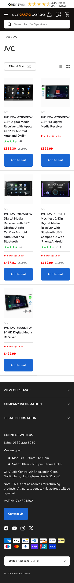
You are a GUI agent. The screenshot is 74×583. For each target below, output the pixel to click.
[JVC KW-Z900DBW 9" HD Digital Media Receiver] (18, 303)
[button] (58, 14)
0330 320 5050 (24, 443)
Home (7, 37)
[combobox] (37, 24)
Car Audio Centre (21, 573)
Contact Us (16, 514)
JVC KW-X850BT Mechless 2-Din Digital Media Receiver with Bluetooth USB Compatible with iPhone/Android (53, 228)
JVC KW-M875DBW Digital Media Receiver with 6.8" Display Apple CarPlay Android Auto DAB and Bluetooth (18, 228)
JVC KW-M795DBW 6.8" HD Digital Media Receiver (55, 122)
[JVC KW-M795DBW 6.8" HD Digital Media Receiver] (55, 92)
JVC (15, 37)
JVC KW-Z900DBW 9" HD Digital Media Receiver (18, 332)
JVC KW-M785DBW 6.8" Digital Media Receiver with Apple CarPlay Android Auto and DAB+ (18, 126)
